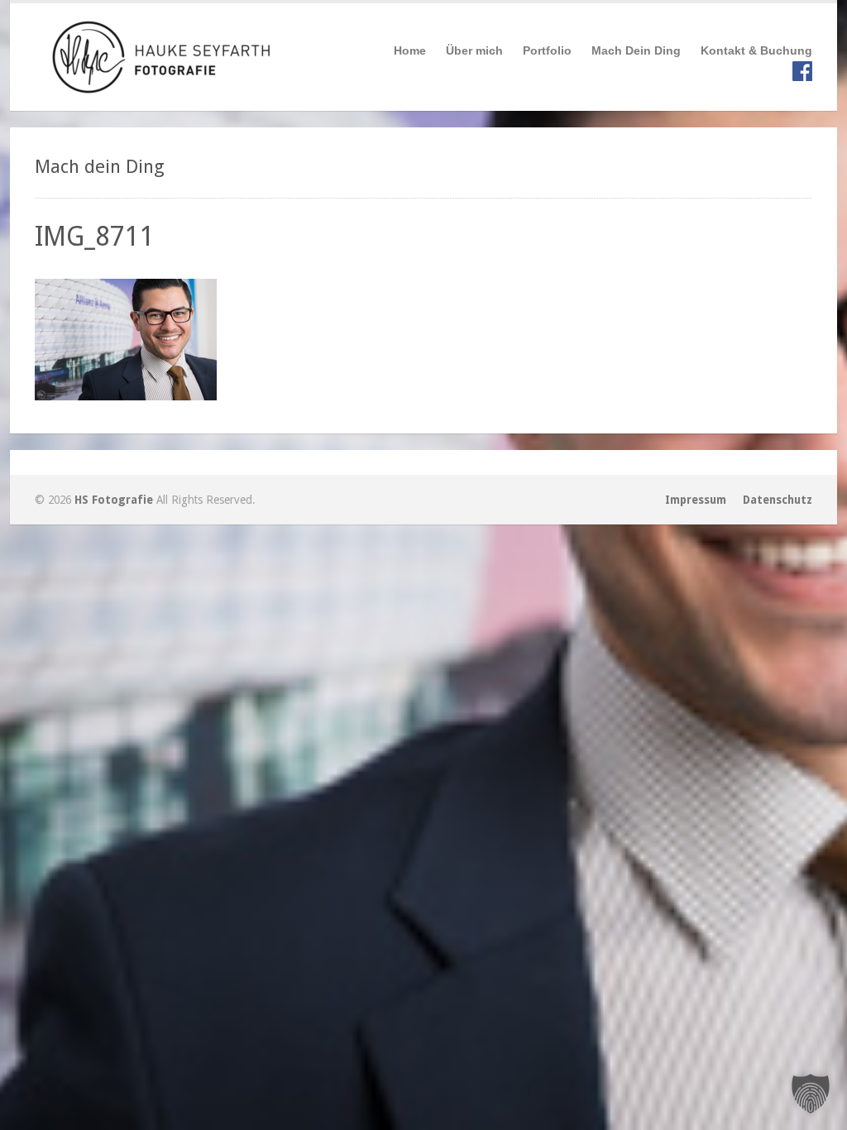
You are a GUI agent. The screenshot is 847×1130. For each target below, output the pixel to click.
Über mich (474, 50)
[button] (810, 1093)
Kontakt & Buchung (756, 50)
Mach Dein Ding (636, 50)
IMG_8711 (95, 236)
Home (410, 50)
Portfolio (547, 50)
